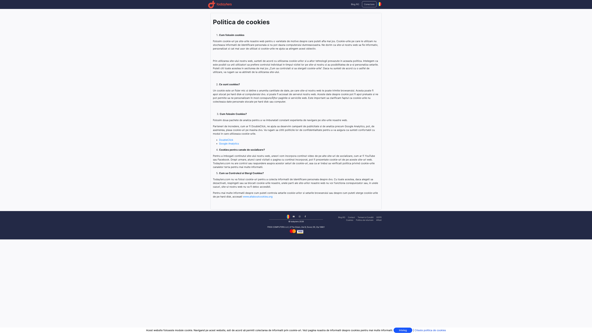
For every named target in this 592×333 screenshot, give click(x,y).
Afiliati (379, 220)
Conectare (369, 4)
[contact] (292, 216)
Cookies (349, 220)
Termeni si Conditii (366, 217)
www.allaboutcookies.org (258, 196)
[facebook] (304, 216)
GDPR (379, 217)
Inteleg (403, 330)
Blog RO (355, 4)
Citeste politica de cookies (430, 330)
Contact (351, 217)
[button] (380, 3)
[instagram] (298, 216)
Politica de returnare (364, 220)
